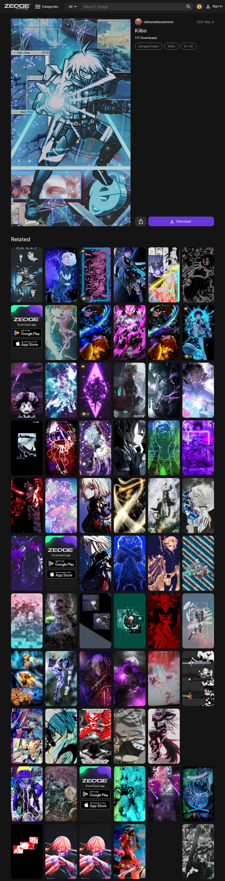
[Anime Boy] (129, 332)
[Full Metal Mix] (61, 793)
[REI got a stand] (198, 505)
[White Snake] (61, 678)
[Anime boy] (27, 447)
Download (183, 221)
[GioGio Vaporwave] (27, 793)
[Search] (189, 7)
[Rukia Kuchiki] (27, 274)
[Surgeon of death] (164, 620)
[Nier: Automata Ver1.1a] (164, 505)
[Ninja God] (129, 563)
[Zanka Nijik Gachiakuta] (27, 736)
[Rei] (61, 274)
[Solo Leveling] (95, 505)
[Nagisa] (61, 736)
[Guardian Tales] (27, 620)
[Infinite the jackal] (164, 736)
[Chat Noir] (129, 620)
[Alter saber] (95, 678)
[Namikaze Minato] (164, 274)
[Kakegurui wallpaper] (27, 851)
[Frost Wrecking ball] (198, 563)
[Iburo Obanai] (198, 274)
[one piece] (129, 736)
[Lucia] (129, 390)
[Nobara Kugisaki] (61, 851)
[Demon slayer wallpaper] (27, 678)
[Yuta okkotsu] (164, 390)
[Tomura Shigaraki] (95, 447)
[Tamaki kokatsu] (95, 620)
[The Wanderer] (129, 274)
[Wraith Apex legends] (129, 851)
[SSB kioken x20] (164, 678)
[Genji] (95, 736)
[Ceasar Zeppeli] (198, 620)
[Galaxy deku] (27, 390)
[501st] (61, 620)
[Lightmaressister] (198, 793)
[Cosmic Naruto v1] (164, 851)
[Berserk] (198, 851)
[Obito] (198, 447)
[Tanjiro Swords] (198, 678)
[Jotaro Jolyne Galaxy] (61, 505)
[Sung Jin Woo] (27, 563)
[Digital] (164, 447)
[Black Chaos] (61, 332)
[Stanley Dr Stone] (164, 563)
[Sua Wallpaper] (198, 390)
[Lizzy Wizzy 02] (164, 793)
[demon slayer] (95, 332)
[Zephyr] (129, 505)
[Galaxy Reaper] (61, 390)
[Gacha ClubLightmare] (61, 447)
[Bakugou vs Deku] (129, 793)
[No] (129, 447)
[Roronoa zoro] (129, 678)
